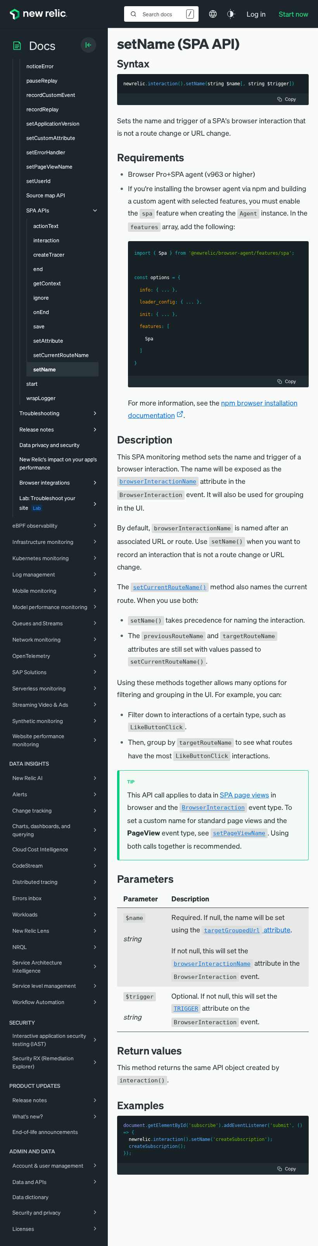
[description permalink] (176, 439)
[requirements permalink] (188, 157)
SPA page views (244, 794)
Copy (290, 99)
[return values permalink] (186, 1050)
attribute (247, 929)
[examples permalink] (168, 1105)
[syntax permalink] (153, 63)
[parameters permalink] (177, 879)
